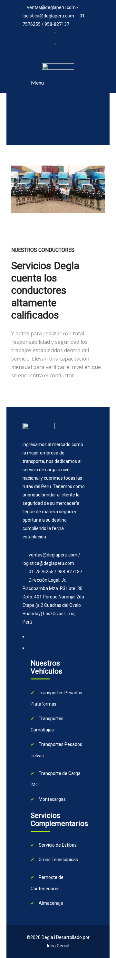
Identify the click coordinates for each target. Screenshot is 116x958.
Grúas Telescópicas (58, 859)
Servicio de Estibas (57, 845)
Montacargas (52, 799)
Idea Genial (58, 945)
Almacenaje (50, 903)
